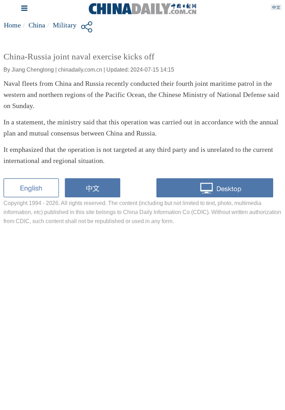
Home (12, 25)
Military (64, 25)
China (36, 25)
